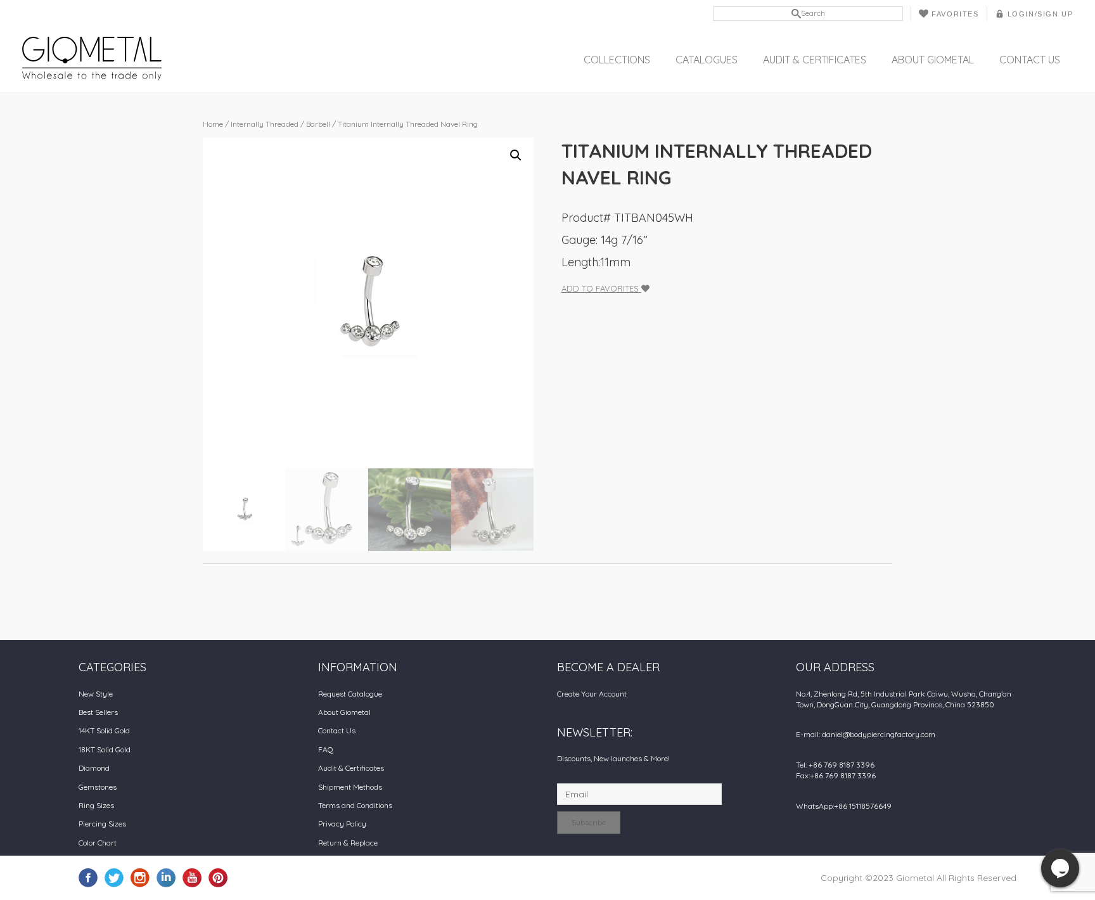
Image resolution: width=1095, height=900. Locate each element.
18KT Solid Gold (105, 749)
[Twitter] (114, 877)
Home (213, 124)
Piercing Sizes (102, 823)
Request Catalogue (350, 693)
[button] (515, 155)
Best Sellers (98, 712)
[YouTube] (192, 877)
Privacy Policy (342, 823)
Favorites (955, 14)
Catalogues (707, 59)
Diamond (94, 768)
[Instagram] (140, 877)
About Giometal (933, 59)
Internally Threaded (264, 124)
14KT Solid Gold (104, 730)
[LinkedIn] (166, 877)
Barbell (318, 124)
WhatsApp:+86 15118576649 (844, 806)
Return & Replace (348, 842)
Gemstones (98, 787)
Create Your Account (592, 693)
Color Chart (98, 842)
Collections (617, 59)
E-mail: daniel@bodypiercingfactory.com (865, 734)
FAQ (325, 749)
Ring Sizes (96, 805)
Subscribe (589, 822)
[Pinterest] (217, 877)
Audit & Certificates (814, 59)
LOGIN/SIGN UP (1040, 14)
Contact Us (1029, 59)
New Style (96, 693)
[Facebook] (88, 877)
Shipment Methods (350, 787)
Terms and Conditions (355, 805)
